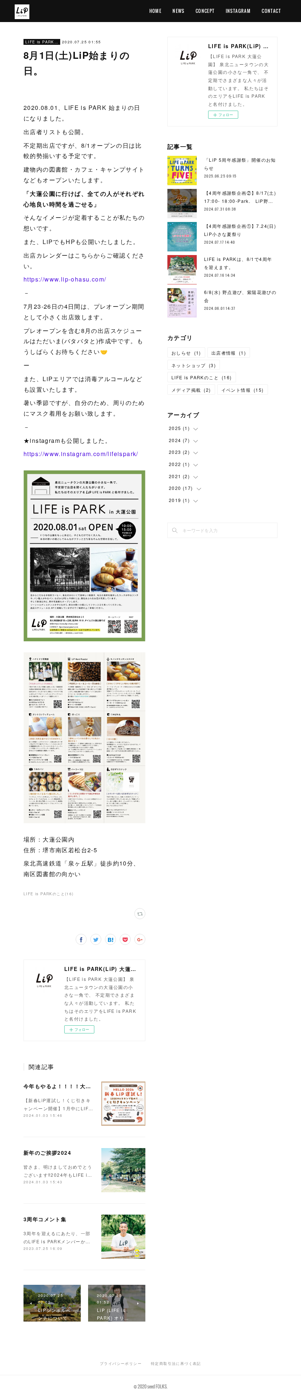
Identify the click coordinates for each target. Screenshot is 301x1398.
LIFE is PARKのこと (41, 41)
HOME (155, 11)
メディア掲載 (191, 390)
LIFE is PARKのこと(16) (48, 893)
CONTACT (271, 11)
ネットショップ (193, 365)
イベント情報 (242, 390)
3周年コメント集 (44, 1219)
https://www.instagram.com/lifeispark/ (80, 453)
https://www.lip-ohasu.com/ (64, 279)
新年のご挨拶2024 (47, 1152)
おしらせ (186, 353)
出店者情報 (228, 353)
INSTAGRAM (238, 11)
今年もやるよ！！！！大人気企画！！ (71, 1086)
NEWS (179, 11)
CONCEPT (205, 11)
